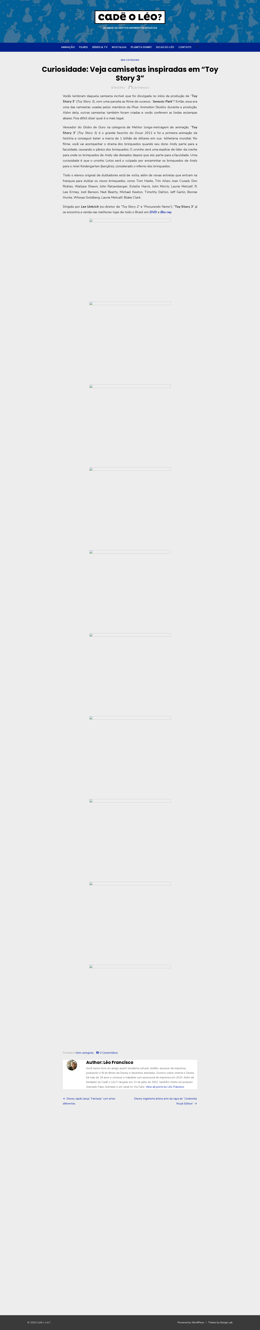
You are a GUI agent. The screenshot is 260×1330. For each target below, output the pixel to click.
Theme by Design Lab (220, 1322)
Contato (184, 47)
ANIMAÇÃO (68, 47)
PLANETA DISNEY (141, 47)
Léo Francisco (141, 87)
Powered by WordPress (191, 1322)
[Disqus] (130, 1162)
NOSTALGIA (119, 47)
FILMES (83, 47)
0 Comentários (109, 1053)
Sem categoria (130, 60)
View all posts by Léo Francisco (165, 1087)
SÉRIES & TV (100, 47)
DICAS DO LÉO (165, 47)
